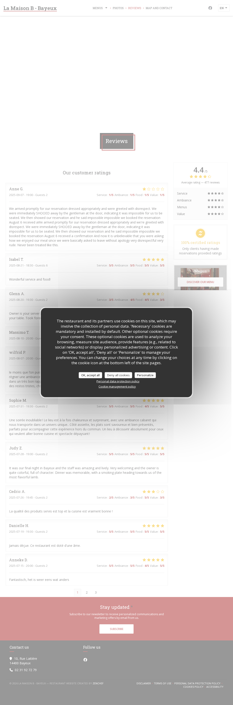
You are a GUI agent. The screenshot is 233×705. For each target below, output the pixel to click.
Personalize (145, 375)
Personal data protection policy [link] (117, 381)
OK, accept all (90, 375)
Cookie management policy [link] (117, 386)
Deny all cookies (118, 375)
